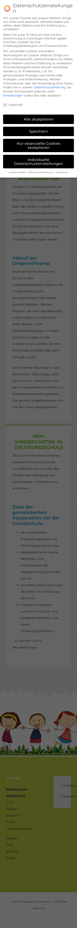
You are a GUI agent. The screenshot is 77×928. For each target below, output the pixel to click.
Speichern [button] (38, 131)
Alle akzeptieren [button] (39, 119)
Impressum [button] (61, 172)
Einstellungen (13, 95)
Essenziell (16, 105)
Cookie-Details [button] (17, 172)
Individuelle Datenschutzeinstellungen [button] (38, 161)
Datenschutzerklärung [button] (40, 172)
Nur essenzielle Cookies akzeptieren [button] (38, 145)
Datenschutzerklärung (49, 87)
